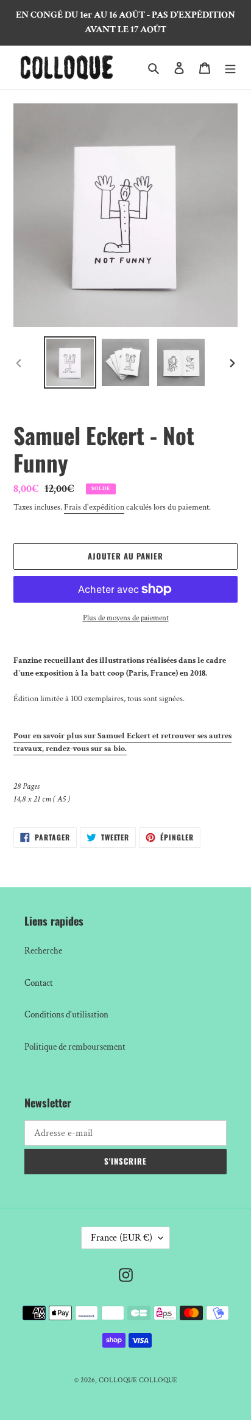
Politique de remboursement (74, 1047)
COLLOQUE (118, 1380)
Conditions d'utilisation (66, 1014)
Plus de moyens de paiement (126, 618)
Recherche (43, 951)
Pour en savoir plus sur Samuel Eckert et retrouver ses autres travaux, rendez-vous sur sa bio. (122, 742)
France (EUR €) (121, 1237)
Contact (38, 983)
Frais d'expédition (94, 507)
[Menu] (230, 68)
